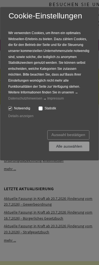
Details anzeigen (21, 116)
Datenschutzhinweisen (25, 98)
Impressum (55, 98)
